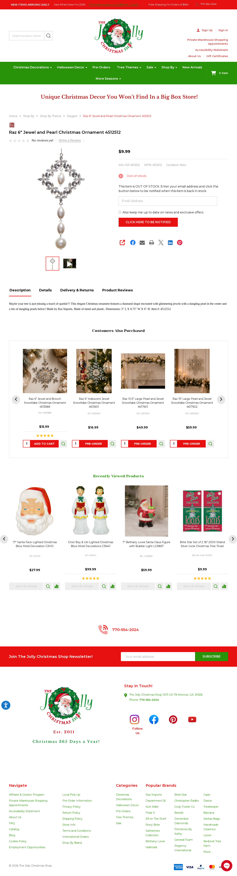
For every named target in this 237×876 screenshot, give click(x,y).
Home (13, 116)
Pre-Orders (101, 67)
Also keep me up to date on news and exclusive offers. (163, 212)
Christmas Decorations (31, 67)
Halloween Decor (70, 67)
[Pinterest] (179, 242)
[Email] (142, 242)
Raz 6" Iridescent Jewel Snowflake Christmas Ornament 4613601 (94, 402)
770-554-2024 (149, 699)
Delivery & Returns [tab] (77, 290)
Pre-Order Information (77, 800)
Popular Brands (161, 785)
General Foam (183, 839)
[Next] (221, 399)
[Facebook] (132, 242)
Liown (207, 835)
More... (207, 851)
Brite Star (180, 794)
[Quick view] (63, 443)
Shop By (167, 67)
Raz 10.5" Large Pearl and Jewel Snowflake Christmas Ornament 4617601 (143, 402)
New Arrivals (192, 67)
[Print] (151, 242)
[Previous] (16, 399)
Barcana (208, 812)
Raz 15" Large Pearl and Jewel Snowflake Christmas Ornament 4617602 (192, 402)
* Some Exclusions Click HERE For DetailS (114, 4)
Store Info (69, 824)
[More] (51, 67)
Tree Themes (127, 67)
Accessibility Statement (211, 50)
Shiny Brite (153, 824)
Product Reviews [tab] (117, 290)
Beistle (178, 812)
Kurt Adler (152, 806)
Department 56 (156, 800)
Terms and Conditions (76, 830)
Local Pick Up (71, 794)
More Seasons (107, 78)
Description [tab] (20, 290)
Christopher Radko (186, 800)
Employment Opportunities (27, 847)
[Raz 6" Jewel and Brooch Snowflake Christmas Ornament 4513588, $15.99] (45, 371)
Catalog (14, 829)
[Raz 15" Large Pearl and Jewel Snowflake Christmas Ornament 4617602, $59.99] (192, 371)
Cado (206, 794)
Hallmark (151, 847)
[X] (161, 242)
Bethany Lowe (155, 841)
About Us (194, 56)
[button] (64, 725)
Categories (127, 785)
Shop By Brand (72, 842)
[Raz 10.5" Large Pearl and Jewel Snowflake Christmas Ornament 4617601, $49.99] (143, 371)
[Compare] (44, 586)
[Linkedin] (170, 242)
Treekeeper (210, 806)
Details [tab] (45, 290)
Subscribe (212, 656)
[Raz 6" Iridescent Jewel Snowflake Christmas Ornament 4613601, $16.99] (94, 371)
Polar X (150, 812)
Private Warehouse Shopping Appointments (207, 41)
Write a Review (70, 140)
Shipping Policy (72, 818)
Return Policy (71, 812)
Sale (150, 67)
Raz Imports (154, 794)
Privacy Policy (71, 806)
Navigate (18, 785)
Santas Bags (211, 818)
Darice (207, 800)
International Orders (75, 836)
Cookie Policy (18, 841)
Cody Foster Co (184, 806)
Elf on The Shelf (156, 818)
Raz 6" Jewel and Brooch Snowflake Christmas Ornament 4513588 (45, 402)
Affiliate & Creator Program (26, 794)
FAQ (12, 823)
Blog (12, 835)
